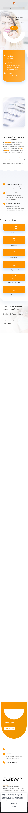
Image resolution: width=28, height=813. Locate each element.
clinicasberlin (9, 786)
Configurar (14, 809)
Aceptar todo (14, 803)
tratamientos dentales (18, 159)
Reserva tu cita (10, 728)
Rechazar (14, 806)
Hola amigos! (6, 785)
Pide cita (14, 28)
